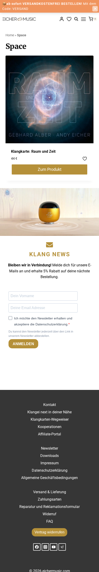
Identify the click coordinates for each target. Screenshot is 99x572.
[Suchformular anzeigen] (76, 19)
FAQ (49, 521)
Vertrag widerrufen (49, 532)
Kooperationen (49, 427)
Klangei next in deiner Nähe (49, 412)
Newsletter (49, 448)
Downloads (49, 456)
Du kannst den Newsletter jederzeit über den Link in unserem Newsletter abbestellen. (41, 334)
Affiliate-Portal (49, 434)
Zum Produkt (49, 169)
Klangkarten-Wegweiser (50, 419)
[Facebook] (37, 547)
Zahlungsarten (49, 499)
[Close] (95, 8)
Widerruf (49, 514)
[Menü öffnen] (83, 19)
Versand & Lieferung (49, 492)
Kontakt (49, 405)
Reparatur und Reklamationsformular (49, 506)
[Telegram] (62, 547)
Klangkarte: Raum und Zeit (33, 151)
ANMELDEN (23, 344)
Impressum (50, 463)
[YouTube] (53, 547)
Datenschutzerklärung (49, 470)
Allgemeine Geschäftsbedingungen (49, 478)
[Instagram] (45, 547)
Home (10, 35)
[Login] (61, 19)
